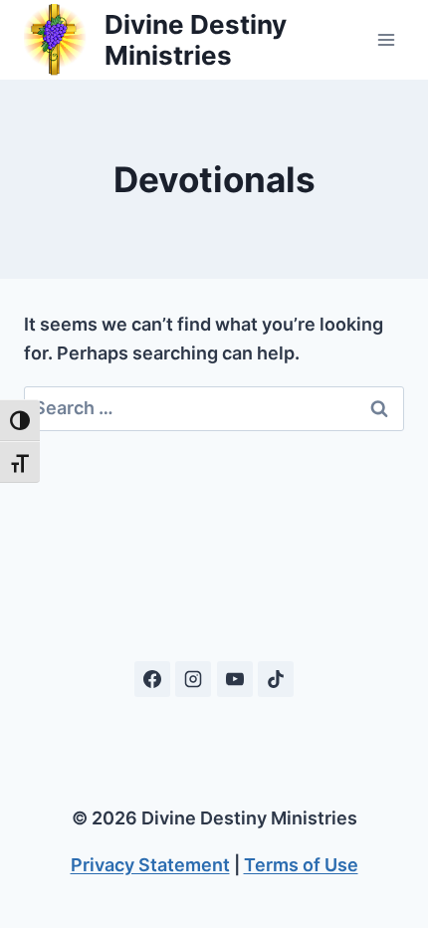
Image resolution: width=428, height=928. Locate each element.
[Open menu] (385, 39)
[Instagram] (193, 679)
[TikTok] (276, 679)
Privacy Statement (150, 864)
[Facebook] (152, 679)
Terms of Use (301, 864)
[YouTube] (235, 679)
